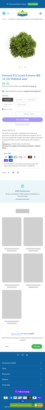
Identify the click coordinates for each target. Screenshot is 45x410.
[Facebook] (18, 355)
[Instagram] (22, 355)
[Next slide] (25, 67)
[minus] (4, 114)
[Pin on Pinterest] (13, 172)
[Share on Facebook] (8, 172)
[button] (29, 114)
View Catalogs (32, 4)
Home (4, 19)
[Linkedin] (27, 355)
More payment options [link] (22, 124)
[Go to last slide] (20, 67)
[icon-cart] (40, 13)
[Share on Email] (18, 172)
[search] (8, 13)
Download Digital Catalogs (17, 4)
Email (6, 346)
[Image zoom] (22, 43)
